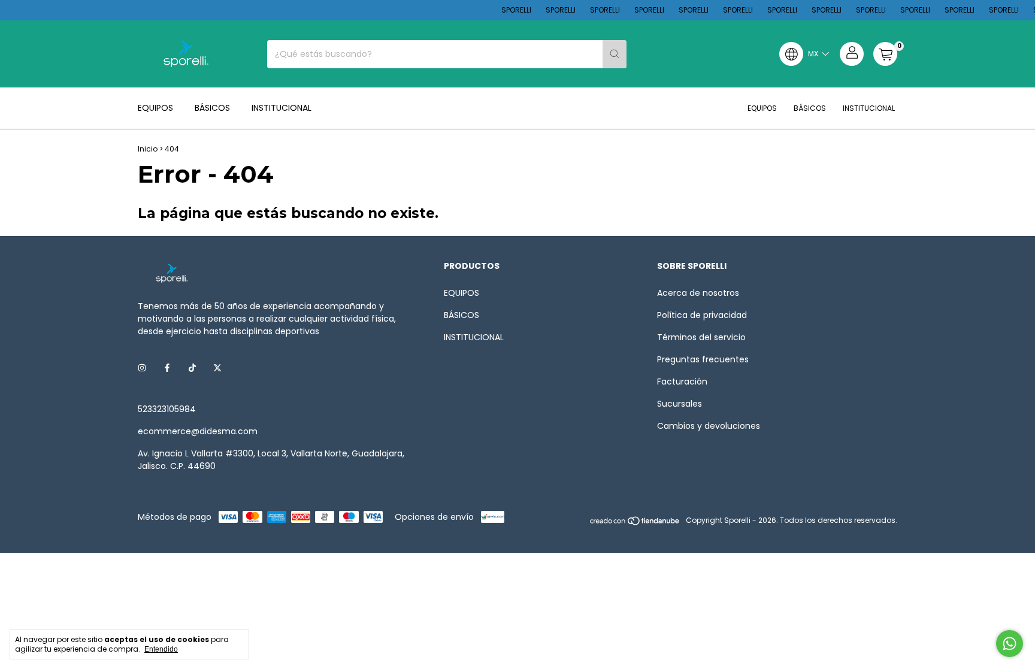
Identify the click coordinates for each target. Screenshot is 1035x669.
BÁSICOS (212, 108)
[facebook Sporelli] (167, 368)
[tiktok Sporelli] (192, 368)
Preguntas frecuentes (703, 359)
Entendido (161, 649)
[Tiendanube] (635, 523)
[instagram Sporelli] (142, 368)
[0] (885, 54)
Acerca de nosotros (698, 293)
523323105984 (167, 409)
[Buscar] (615, 54)
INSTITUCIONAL (281, 108)
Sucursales (679, 404)
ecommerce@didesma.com (198, 431)
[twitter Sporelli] (217, 368)
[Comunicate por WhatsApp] (1009, 643)
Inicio (148, 149)
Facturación (682, 382)
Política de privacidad (702, 315)
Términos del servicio (701, 337)
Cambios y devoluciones (708, 426)
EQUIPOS (155, 108)
